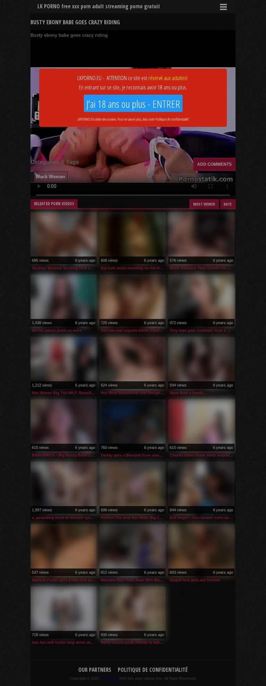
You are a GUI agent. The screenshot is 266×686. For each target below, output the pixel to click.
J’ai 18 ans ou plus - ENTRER (133, 104)
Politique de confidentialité (171, 119)
